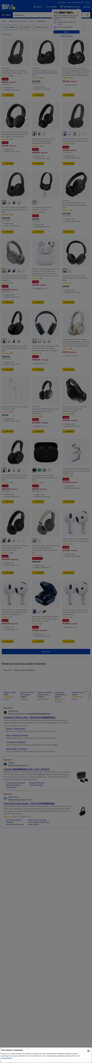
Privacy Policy (6, 1058)
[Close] (88, 1050)
